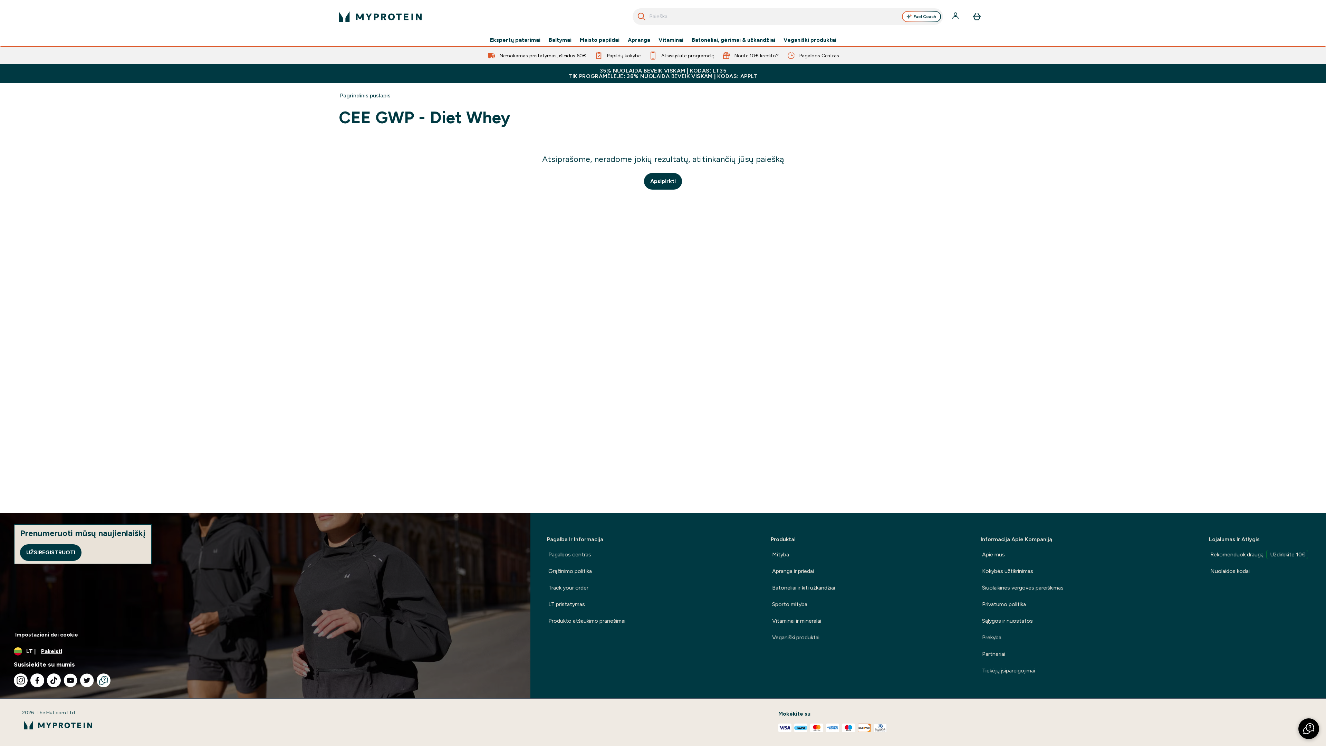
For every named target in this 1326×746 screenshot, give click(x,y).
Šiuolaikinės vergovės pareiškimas (1023, 588)
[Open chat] (103, 680)
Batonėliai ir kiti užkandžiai (803, 588)
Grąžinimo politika (570, 571)
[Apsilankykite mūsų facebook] (37, 680)
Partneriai (993, 654)
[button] (1308, 728)
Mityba (780, 554)
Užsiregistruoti (50, 552)
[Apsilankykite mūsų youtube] (70, 680)
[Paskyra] (956, 16)
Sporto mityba (789, 604)
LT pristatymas (566, 604)
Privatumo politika (1004, 604)
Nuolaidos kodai (1230, 571)
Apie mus (993, 554)
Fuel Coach (925, 16)
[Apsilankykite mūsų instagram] (21, 680)
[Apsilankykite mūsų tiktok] (54, 680)
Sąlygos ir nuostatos (1007, 621)
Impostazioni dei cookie (46, 635)
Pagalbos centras (569, 554)
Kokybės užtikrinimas (1007, 571)
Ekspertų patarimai (515, 40)
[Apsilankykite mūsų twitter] (87, 680)
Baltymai (560, 40)
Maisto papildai (599, 40)
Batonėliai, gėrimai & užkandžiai (733, 40)
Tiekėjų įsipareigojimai (1008, 670)
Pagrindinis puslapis (365, 95)
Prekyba (991, 637)
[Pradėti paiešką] (641, 16)
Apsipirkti (663, 181)
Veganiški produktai (810, 40)
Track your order (568, 588)
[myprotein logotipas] (380, 16)
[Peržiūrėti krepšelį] (977, 16)
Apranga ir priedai (793, 571)
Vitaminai (671, 40)
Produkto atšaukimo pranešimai (586, 621)
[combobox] (788, 16)
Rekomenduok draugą (1258, 554)
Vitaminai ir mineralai (796, 621)
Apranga (639, 40)
